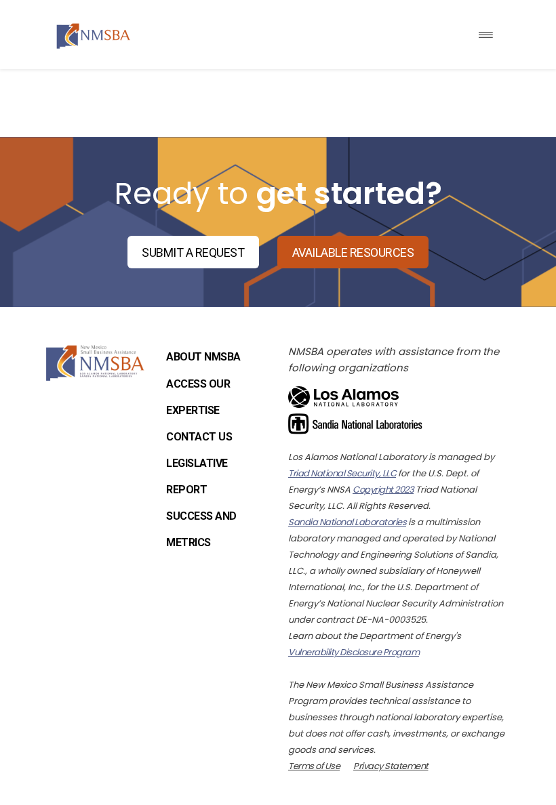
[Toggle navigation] (486, 34)
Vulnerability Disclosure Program (353, 652)
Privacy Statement (391, 766)
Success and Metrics (201, 529)
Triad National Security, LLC (342, 473)
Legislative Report (197, 476)
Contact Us (199, 436)
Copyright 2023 (383, 489)
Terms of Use (314, 766)
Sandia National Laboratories (347, 522)
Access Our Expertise (198, 397)
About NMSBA (203, 356)
